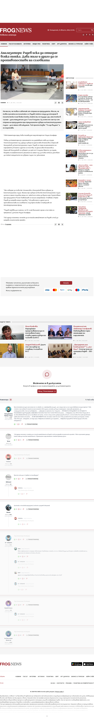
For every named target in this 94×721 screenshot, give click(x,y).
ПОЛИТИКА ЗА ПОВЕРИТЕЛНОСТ (83, 683)
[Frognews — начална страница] (10, 664)
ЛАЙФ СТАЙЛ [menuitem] (89, 44)
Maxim (8, 512)
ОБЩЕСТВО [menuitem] (36, 44)
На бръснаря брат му (8, 639)
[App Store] (88, 664)
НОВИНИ (3, 103)
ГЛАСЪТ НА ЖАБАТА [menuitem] (15, 44)
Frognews (8, 224)
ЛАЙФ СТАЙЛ (90, 676)
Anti (19, 573)
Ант (19, 549)
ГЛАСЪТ (25, 676)
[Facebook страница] (86, 34)
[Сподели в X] (62, 102)
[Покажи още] (47, 716)
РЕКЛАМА (69, 683)
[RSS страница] (93, 34)
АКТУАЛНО (41, 676)
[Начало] (83, 34)
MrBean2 (8, 482)
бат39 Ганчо (8, 608)
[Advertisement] (47, 11)
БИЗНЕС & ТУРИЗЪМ (77, 676)
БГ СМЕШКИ (8, 543)
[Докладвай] (22, 424)
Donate (66, 283)
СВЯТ (57, 676)
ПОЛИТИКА (49, 676)
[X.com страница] (89, 34)
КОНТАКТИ (60, 683)
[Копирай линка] (55, 102)
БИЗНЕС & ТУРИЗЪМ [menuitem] (76, 44)
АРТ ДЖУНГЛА (64, 676)
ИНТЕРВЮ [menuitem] (27, 44)
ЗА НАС (53, 683)
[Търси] (92, 30)
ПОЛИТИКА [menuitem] (46, 44)
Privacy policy (59, 692)
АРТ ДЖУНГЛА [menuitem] (62, 44)
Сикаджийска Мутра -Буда (8, 415)
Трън (8, 441)
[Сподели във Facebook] (59, 102)
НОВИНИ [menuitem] (4, 44)
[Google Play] (76, 664)
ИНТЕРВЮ (33, 676)
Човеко (8, 462)
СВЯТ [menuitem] (53, 44)
